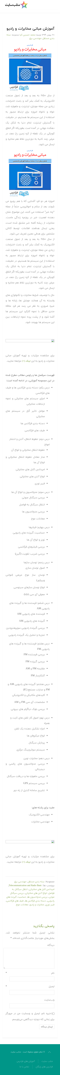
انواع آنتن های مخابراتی (36, 893)
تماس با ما (24, 1066)
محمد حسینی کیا (28, 34)
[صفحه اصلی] (16, 5)
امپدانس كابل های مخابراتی (41, 889)
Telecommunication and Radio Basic (25, 885)
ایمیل (30, 986)
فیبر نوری (49, 904)
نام (30, 973)
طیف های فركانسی (15, 900)
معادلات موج (22, 904)
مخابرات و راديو (37, 904)
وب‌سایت (49, 1000)
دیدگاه (50, 945)
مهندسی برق (35, 38)
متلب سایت (47, 1061)
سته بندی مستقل (36, 881)
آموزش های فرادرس (26, 1061)
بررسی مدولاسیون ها (38, 897)
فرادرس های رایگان (44, 1066)
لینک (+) (26, 361)
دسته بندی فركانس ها (35, 900)
